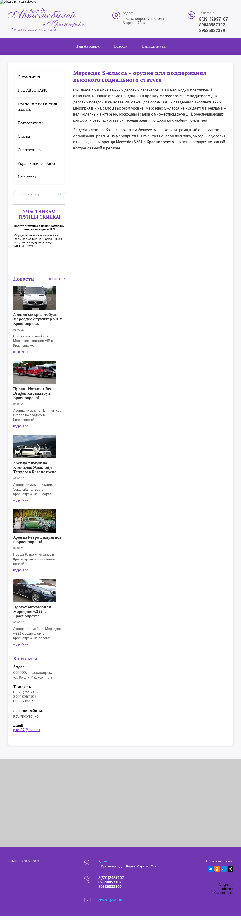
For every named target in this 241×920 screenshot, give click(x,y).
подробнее (20, 352)
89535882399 (212, 30)
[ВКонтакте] (210, 869)
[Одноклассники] (217, 869)
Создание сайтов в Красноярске (223, 889)
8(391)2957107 (213, 19)
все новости (57, 279)
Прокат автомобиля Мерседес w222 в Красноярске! (32, 611)
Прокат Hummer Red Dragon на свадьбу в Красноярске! (32, 393)
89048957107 (212, 25)
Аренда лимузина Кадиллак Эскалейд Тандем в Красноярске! (35, 467)
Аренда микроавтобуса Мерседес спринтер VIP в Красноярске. (37, 319)
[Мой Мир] (224, 869)
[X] (230, 869)
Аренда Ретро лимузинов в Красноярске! (37, 539)
